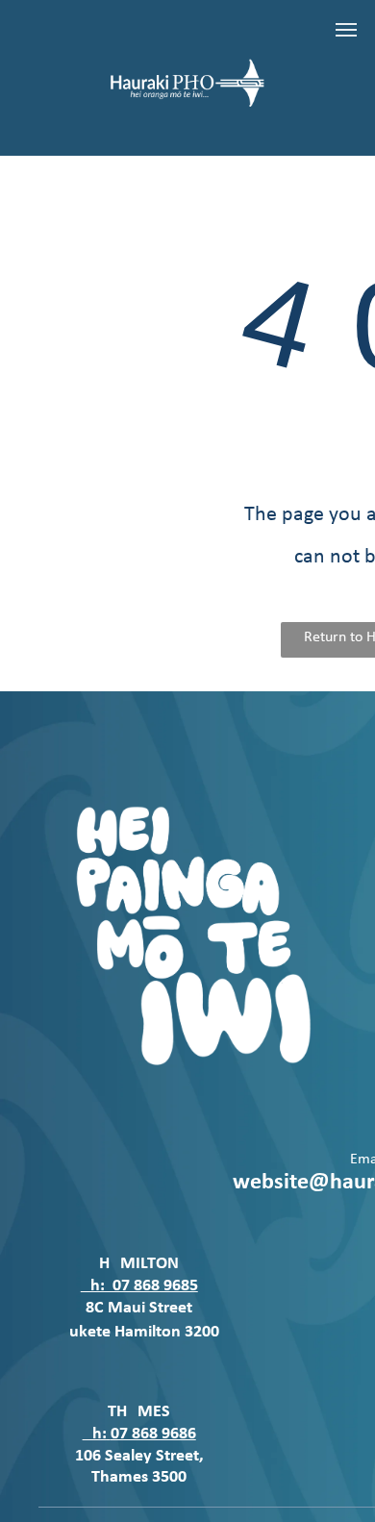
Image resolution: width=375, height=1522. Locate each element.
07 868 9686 (153, 1434)
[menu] (346, 30)
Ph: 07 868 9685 (139, 1286)
